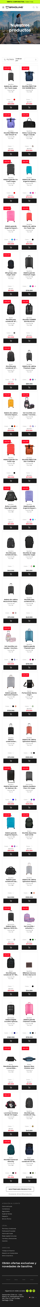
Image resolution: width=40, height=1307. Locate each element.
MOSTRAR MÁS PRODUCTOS (20, 1189)
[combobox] (33, 1297)
